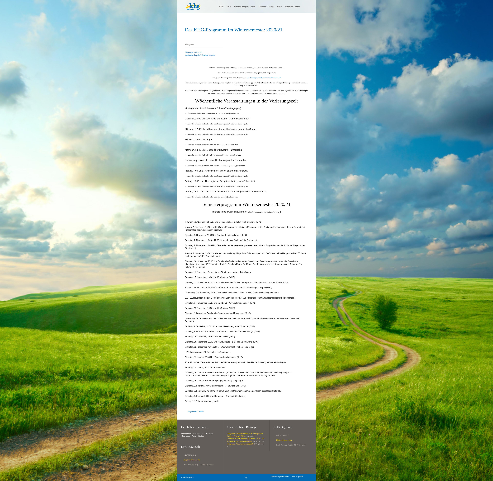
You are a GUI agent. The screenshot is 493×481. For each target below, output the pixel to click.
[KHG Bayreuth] (193, 6)
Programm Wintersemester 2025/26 (240, 444)
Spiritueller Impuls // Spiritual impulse (200, 55)
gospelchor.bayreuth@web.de (229, 155)
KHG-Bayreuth (296, 477)
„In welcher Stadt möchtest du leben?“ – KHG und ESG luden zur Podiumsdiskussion (245, 440)
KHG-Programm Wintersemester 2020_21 (264, 78)
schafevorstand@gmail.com (227, 113)
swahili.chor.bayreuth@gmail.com (231, 165)
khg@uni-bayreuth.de (190, 460)
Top (245, 477)
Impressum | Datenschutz (280, 477)
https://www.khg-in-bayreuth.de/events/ (263, 212)
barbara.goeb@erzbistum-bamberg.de (232, 124)
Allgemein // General (193, 52)
